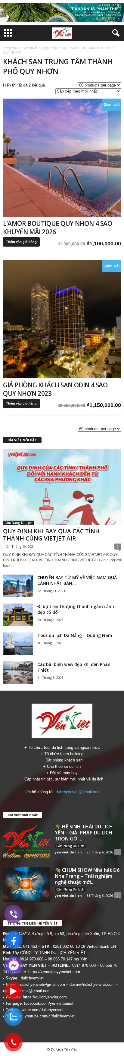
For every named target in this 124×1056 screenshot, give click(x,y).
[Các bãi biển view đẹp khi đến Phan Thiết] (18, 672)
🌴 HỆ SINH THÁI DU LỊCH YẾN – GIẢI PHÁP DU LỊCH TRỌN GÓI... (84, 832)
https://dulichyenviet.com (45, 997)
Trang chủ (10, 48)
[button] (114, 33)
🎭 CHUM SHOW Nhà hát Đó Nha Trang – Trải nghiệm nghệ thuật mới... (87, 876)
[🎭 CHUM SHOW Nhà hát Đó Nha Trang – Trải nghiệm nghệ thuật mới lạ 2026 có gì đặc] (26, 884)
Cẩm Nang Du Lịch (19, 523)
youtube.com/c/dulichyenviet (50, 1016)
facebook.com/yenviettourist (48, 1003)
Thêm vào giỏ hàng (21, 242)
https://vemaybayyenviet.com (54, 971)
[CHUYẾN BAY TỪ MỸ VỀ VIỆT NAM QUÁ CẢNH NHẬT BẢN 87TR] (18, 586)
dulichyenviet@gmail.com (78, 792)
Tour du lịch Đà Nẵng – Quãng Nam (74, 635)
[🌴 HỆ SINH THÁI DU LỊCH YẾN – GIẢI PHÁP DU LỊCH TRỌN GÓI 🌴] (26, 841)
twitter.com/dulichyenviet (42, 1009)
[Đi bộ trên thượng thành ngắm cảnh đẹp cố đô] (18, 615)
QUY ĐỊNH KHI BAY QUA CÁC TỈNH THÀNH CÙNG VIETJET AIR (51, 534)
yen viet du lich (68, 852)
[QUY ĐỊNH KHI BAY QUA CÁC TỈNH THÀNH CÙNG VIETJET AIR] (62, 487)
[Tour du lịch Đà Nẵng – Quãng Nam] (18, 643)
